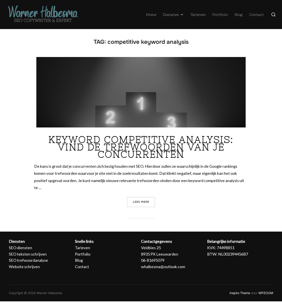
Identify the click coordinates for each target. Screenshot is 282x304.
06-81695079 (152, 260)
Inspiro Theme (240, 293)
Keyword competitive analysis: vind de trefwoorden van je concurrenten (140, 147)
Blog (239, 15)
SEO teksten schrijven (28, 254)
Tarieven (198, 15)
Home (151, 15)
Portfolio (220, 15)
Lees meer (144, 200)
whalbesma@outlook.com (163, 266)
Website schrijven (24, 266)
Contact (256, 15)
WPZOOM (265, 293)
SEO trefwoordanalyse (28, 260)
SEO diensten (20, 247)
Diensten (171, 15)
